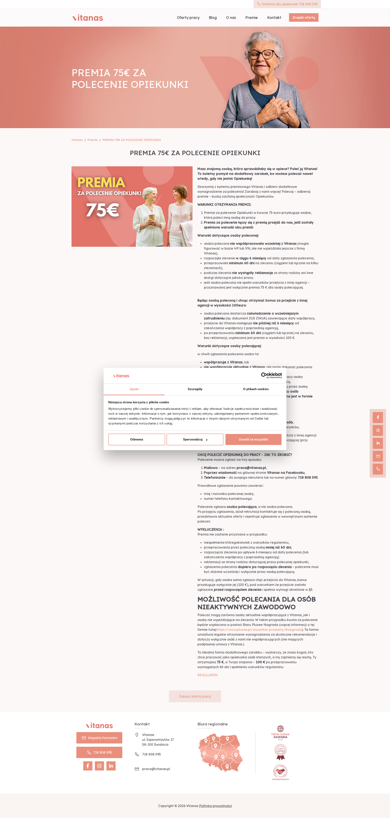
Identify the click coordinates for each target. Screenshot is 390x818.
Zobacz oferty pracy (195, 696)
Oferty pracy (188, 17)
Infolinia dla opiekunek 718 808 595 (289, 4)
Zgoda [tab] (134, 389)
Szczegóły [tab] (195, 389)
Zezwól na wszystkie (253, 439)
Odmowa (136, 439)
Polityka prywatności (215, 806)
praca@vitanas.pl (156, 769)
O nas (231, 17)
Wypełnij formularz (102, 738)
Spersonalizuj (193, 439)
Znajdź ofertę (303, 17)
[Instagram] (378, 430)
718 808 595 (102, 752)
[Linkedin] (378, 443)
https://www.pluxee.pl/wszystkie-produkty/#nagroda (259, 630)
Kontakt (274, 17)
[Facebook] (378, 417)
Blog (213, 17)
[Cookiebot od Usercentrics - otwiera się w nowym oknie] (264, 376)
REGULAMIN (207, 675)
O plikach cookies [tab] (256, 389)
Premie (251, 17)
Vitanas (77, 140)
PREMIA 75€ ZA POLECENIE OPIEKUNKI (132, 140)
